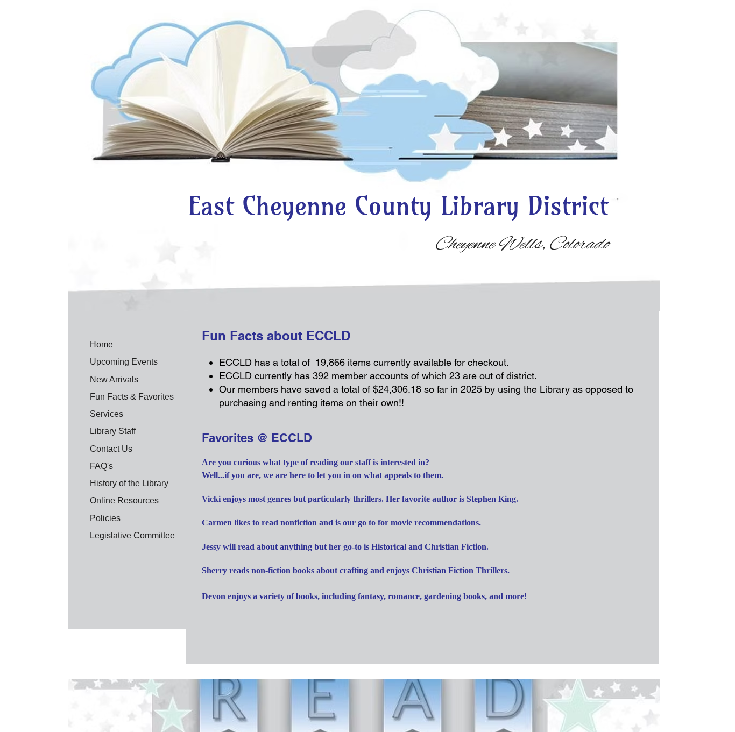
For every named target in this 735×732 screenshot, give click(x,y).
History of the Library (129, 483)
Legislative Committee (132, 535)
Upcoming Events (124, 361)
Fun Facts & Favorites (132, 396)
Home (101, 344)
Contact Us (111, 448)
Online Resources (124, 500)
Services (106, 413)
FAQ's (101, 466)
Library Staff (113, 431)
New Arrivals (114, 379)
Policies (105, 518)
